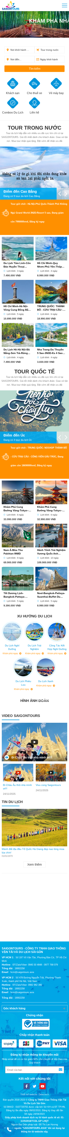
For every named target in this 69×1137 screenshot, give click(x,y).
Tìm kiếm (34, 68)
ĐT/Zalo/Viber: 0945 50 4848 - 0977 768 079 (35, 964)
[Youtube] (42, 1086)
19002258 (20, 968)
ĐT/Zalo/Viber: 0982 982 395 (27, 985)
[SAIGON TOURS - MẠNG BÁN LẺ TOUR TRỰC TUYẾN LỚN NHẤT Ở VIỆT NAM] (10, 5)
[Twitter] (34, 1086)
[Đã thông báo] (34, 1024)
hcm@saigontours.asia (22, 972)
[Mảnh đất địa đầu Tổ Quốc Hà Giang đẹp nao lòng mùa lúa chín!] (34, 827)
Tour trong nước (34, 128)
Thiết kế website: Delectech (34, 1094)
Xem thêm (34, 864)
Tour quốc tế (34, 371)
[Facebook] (27, 1086)
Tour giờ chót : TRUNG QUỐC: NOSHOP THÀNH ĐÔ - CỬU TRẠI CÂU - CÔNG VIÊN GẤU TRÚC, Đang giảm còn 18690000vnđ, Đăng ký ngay (39, 456)
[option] (18, 780)
